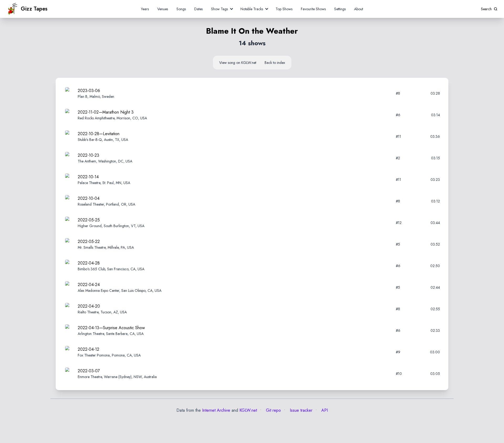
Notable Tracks (251, 9)
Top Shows (284, 9)
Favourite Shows (313, 9)
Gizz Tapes (34, 9)
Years (145, 9)
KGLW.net (248, 410)
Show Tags (219, 9)
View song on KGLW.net (237, 62)
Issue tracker (300, 410)
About (358, 9)
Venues (162, 9)
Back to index (275, 62)
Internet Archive (216, 410)
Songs (181, 9)
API (324, 410)
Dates (198, 9)
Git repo (273, 410)
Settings (340, 9)
